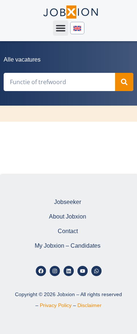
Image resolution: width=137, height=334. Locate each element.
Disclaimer (89, 305)
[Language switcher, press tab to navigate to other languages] (77, 28)
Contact (68, 231)
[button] (60, 28)
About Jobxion (67, 216)
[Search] (124, 82)
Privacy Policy (56, 305)
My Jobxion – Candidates (67, 246)
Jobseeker (67, 202)
